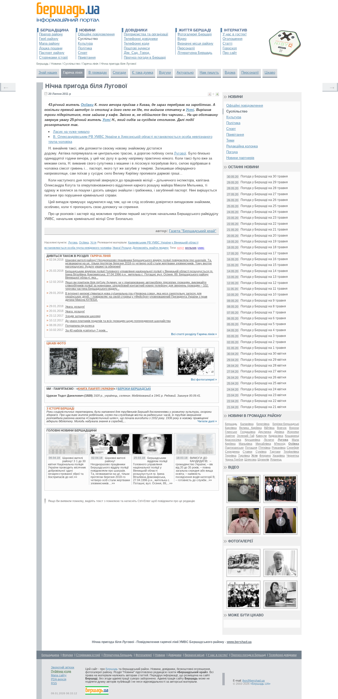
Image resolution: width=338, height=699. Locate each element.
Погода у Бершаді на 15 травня (264, 265)
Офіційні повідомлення (96, 34)
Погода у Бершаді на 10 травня (264, 294)
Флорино (265, 455)
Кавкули (261, 435)
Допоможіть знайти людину (151, 247)
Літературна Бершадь (194, 53)
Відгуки (165, 72)
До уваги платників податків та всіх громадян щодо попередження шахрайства (118, 320)
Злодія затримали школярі (82, 316)
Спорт (82, 53)
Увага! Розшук (122, 247)
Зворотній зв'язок (62, 667)
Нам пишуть (209, 72)
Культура (85, 43)
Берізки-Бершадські (134, 388)
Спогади (119, 72)
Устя (93, 242)
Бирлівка (231, 427)
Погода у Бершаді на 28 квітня (263, 365)
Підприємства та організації (146, 34)
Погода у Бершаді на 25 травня (264, 206)
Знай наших (48, 72)
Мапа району (49, 43)
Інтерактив (235, 30)
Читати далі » (207, 421)
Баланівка (246, 423)
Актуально (185, 72)
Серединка (232, 451)
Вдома (230, 72)
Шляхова (250, 459)
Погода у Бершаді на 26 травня (264, 200)
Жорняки (293, 431)
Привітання (87, 57)
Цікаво (270, 72)
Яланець (276, 459)
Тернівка (230, 455)
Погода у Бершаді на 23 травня (264, 217)
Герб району (48, 39)
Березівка (262, 423)
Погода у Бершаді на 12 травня (264, 283)
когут (180, 247)
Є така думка (142, 72)
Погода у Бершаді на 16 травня (264, 259)
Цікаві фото (56, 343)
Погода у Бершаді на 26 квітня (263, 377)
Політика (85, 48)
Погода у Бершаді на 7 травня (263, 312)
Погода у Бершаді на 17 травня (264, 253)
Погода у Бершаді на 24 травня (264, 212)
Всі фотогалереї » (204, 379)
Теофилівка (291, 451)
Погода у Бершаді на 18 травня (264, 247)
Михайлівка (263, 443)
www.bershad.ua (239, 642)
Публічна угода (61, 671)
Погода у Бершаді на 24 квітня (263, 389)
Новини (87, 30)
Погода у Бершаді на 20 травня (264, 235)
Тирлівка (244, 455)
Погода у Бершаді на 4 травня (263, 330)
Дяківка (279, 431)
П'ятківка (264, 447)
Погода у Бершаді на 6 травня (263, 318)
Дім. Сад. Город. (137, 53)
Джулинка (264, 431)
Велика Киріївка (250, 427)
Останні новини (243, 167)
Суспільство (88, 39)
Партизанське (234, 447)
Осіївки (87, 105)
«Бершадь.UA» (260, 683)
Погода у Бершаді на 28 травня (264, 188)
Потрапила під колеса (79, 325)
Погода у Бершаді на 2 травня (263, 342)
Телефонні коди (136, 43)
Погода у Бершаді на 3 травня (263, 336)
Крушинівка (252, 439)
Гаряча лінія (72, 72)
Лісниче (269, 439)
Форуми (67, 654)
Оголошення (232, 39)
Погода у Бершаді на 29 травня (264, 182)
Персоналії (186, 48)
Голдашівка (247, 431)
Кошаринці (292, 435)
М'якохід (279, 443)
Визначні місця (194, 654)
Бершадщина (54, 30)
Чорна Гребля (234, 459)
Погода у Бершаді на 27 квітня (263, 371)
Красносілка (233, 439)
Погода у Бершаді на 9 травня (263, 300)
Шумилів (263, 459)
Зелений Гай (245, 435)
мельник (190, 247)
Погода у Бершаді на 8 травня (263, 306)
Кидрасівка (276, 435)
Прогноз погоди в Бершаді (145, 57)
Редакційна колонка (242, 146)
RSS (54, 683)
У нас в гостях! (235, 34)
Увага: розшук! (75, 306)
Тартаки (275, 451)
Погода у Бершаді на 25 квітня (263, 383)
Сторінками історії (53, 57)
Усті (190, 110)
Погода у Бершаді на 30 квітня (263, 353)
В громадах (97, 72)
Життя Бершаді (195, 30)
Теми (230, 140)
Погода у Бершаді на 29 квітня (263, 360)
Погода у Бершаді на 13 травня (264, 277)
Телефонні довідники (141, 39)
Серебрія (293, 447)
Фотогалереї (240, 541)
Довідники (136, 30)
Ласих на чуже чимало (71, 132)
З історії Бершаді (60, 408)
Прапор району (51, 34)
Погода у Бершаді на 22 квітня (263, 401)
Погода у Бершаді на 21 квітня (263, 407)
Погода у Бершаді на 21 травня (264, 229)
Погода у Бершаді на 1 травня (263, 348)
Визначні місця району (195, 43)
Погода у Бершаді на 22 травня (264, 224)
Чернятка (293, 455)
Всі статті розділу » (194, 334)
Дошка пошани (50, 48)
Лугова (72, 242)
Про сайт (230, 53)
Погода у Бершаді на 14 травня (264, 271)
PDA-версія (58, 679)
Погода (232, 152)
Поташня (251, 447)
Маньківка (245, 443)
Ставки (247, 451)
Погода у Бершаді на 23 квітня (263, 395)
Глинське (231, 431)
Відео (181, 39)
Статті (227, 43)
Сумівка (261, 451)
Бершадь (231, 423)
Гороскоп (230, 48)
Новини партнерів (240, 158)
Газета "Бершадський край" (192, 231)
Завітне (230, 435)
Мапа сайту (59, 675)
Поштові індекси (137, 48)
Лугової (180, 153)
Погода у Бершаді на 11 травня (264, 288)
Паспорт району (51, 53)
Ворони (294, 427)
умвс (201, 247)
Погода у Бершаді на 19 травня (264, 241)
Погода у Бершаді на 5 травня (263, 324)
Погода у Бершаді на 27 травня (264, 194)
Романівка (278, 447)
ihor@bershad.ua (253, 680)
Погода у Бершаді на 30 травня (264, 176)
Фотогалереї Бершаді (194, 34)
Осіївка (84, 242)
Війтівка (269, 427)
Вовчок (282, 427)
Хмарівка (279, 455)
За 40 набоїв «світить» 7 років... (86, 330)
